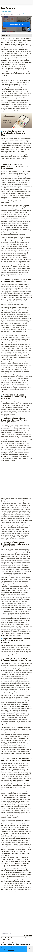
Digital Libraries (26, 13)
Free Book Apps (7, 938)
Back (26, 938)
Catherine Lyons (7, 11)
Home (30, 938)
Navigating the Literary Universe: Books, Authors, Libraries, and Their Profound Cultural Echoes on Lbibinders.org (15, 944)
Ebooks (8, 939)
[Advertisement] (16, 479)
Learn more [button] (11, 950)
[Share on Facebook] (28, 935)
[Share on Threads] (26, 935)
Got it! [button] (30, 949)
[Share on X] (25, 935)
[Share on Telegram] (31, 935)
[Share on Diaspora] (29, 935)
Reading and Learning (14, 13)
